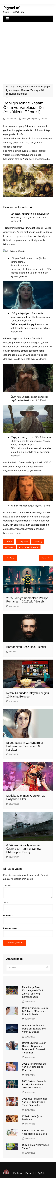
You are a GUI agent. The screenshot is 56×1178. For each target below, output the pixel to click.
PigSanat (23, 86)
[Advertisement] (28, 51)
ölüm (9, 541)
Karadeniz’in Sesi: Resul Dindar (26, 646)
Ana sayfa (11, 86)
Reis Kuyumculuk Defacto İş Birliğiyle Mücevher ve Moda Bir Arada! (35, 1011)
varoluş (38, 541)
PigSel (40, 1173)
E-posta (7, 915)
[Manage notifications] (6, 1171)
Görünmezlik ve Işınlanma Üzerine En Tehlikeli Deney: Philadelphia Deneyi (23, 849)
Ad (5, 902)
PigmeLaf (11, 8)
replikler (24, 541)
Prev (12, 558)
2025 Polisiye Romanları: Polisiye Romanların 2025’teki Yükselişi (35, 1084)
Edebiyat (26, 119)
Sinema (35, 86)
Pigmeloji (29, 1173)
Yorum (7, 885)
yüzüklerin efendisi (29, 547)
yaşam (10, 547)
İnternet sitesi (10, 928)
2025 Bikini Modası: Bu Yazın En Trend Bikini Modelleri (34, 1067)
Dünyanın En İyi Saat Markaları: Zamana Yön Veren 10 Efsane (34, 1028)
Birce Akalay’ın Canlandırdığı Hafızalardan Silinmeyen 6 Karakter (24, 746)
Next (44, 558)
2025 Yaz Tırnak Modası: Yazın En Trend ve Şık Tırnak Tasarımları (34, 1102)
